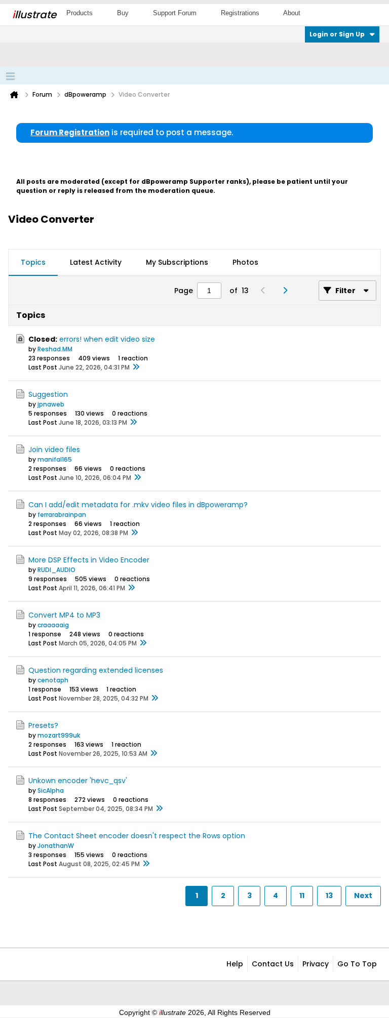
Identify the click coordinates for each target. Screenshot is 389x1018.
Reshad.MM (54, 349)
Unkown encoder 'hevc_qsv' (77, 781)
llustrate (34, 15)
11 (301, 895)
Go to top (357, 964)
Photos (245, 262)
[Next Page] (287, 290)
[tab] (33, 263)
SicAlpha (50, 790)
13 (329, 895)
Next (363, 895)
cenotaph (52, 680)
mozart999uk (58, 735)
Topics (33, 262)
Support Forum (175, 13)
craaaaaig (53, 625)
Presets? (43, 725)
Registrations (240, 13)
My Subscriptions (177, 262)
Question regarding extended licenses (95, 670)
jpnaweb (50, 404)
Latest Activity (96, 262)
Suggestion (48, 394)
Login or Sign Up (337, 34)
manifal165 (54, 459)
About (291, 13)
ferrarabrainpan (61, 514)
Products (79, 13)
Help (234, 964)
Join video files (54, 449)
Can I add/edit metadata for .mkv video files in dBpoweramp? (138, 505)
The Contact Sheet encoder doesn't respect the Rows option (136, 836)
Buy (123, 13)
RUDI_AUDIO (56, 569)
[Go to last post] (136, 367)
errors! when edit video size (107, 339)
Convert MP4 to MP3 (64, 615)
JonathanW (55, 845)
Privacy (315, 964)
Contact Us (273, 964)
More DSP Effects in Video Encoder (88, 560)
